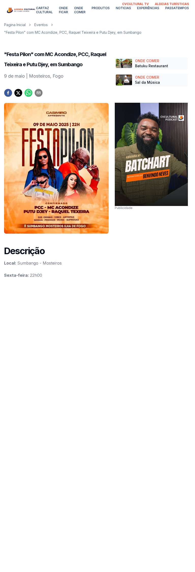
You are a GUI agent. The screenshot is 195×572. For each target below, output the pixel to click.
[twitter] (18, 93)
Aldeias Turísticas (172, 4)
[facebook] (8, 93)
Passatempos (177, 8)
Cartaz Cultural (44, 10)
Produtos (101, 8)
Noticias (123, 8)
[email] (39, 93)
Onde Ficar (63, 10)
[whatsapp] (28, 93)
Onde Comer (80, 10)
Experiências (148, 8)
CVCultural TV (135, 4)
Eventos (41, 25)
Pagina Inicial (15, 25)
